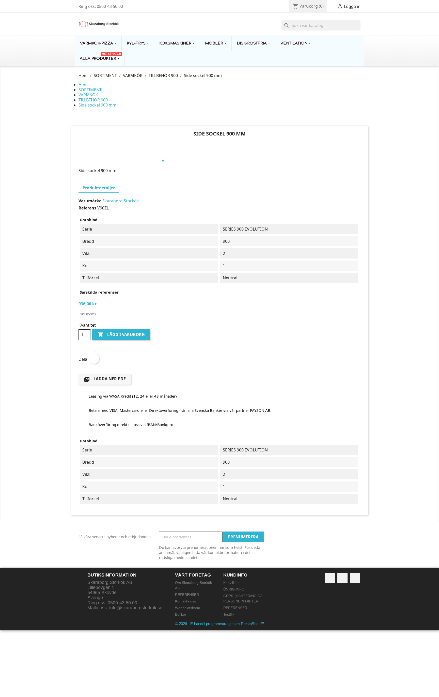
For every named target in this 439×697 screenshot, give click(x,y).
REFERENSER (187, 595)
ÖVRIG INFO (233, 589)
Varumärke (90, 200)
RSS (342, 578)
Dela (94, 359)
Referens (87, 207)
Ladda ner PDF (105, 379)
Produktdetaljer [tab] (99, 188)
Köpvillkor (231, 583)
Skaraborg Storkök (120, 201)
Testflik (228, 614)
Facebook (330, 578)
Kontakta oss (185, 601)
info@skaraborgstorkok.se (135, 607)
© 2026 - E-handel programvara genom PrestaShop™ (219, 624)
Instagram (355, 578)
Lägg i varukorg (121, 334)
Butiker (180, 614)
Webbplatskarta (187, 608)
